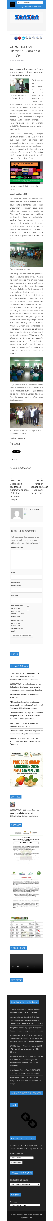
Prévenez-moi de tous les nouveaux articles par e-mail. (17, 625)
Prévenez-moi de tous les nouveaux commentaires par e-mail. (17, 611)
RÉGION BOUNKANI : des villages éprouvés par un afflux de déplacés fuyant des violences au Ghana (26, 1038)
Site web (14, 595)
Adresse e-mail (17, 1153)
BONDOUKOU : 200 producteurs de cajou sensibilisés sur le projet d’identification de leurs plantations (24, 676)
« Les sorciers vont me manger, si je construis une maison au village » (25, 1081)
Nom (14, 572)
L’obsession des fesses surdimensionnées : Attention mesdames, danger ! (16, 490)
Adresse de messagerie (16, 583)
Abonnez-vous (16, 1162)
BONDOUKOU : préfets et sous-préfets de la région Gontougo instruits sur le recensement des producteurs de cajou (26, 687)
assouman (14, 1056)
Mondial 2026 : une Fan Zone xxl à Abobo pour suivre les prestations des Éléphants (25, 741)
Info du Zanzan (31, 509)
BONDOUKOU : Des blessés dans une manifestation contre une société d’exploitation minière (26, 1020)
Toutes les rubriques (19, 1180)
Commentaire (17, 547)
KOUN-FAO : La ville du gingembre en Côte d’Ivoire (26, 1049)
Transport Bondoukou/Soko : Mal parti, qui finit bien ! (36, 488)
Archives (13, 1202)
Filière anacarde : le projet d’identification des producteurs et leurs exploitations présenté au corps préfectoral (26, 716)
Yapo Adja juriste (16, 1017)
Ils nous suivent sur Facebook (26, 1093)
